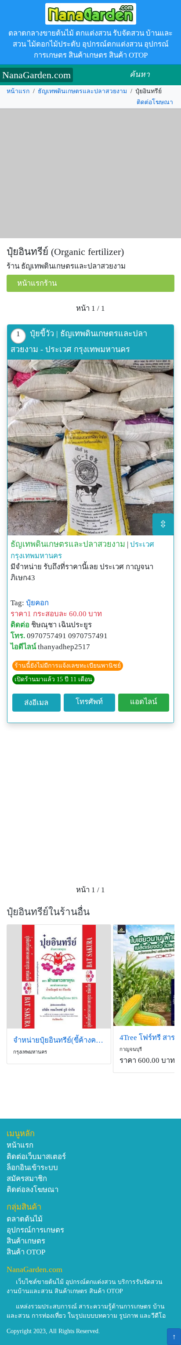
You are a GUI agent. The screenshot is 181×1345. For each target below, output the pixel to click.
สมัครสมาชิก (27, 1178)
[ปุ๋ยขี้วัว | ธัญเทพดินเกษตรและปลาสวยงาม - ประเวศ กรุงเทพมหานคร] (90, 447)
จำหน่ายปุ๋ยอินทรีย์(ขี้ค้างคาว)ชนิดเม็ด (59, 1040)
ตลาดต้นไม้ (25, 1219)
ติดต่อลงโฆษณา (32, 1189)
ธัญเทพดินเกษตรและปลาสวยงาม (82, 91)
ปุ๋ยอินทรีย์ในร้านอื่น (48, 911)
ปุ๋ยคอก (37, 603)
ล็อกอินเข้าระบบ (32, 1167)
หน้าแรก (18, 91)
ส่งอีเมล (36, 702)
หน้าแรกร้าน (37, 283)
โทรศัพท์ (89, 702)
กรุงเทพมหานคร (36, 556)
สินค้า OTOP (26, 1252)
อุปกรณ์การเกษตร (35, 1230)
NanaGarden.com (36, 74)
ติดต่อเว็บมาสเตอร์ (36, 1156)
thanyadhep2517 (64, 647)
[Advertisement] (90, 173)
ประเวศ (142, 544)
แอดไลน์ (143, 702)
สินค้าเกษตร (26, 1241)
